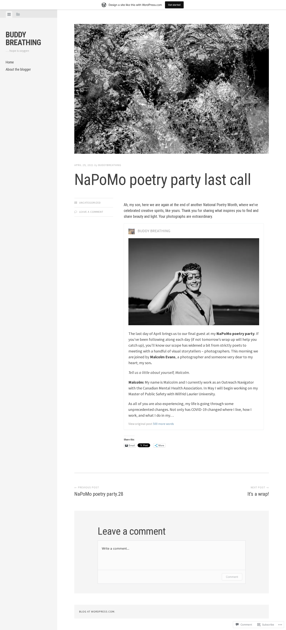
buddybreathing (109, 165)
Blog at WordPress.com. (97, 611)
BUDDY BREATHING (23, 38)
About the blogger (18, 69)
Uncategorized (90, 202)
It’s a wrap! (258, 491)
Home (10, 62)
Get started (174, 4)
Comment (232, 576)
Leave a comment (91, 212)
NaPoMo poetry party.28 (98, 491)
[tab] (9, 14)
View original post (140, 424)
